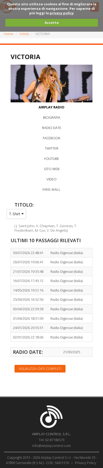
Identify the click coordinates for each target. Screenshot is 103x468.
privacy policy (62, 13)
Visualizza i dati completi (40, 368)
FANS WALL (51, 189)
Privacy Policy (85, 462)
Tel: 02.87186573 (51, 439)
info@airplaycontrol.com (51, 445)
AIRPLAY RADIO (51, 107)
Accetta (52, 22)
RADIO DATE (51, 127)
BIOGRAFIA (51, 117)
